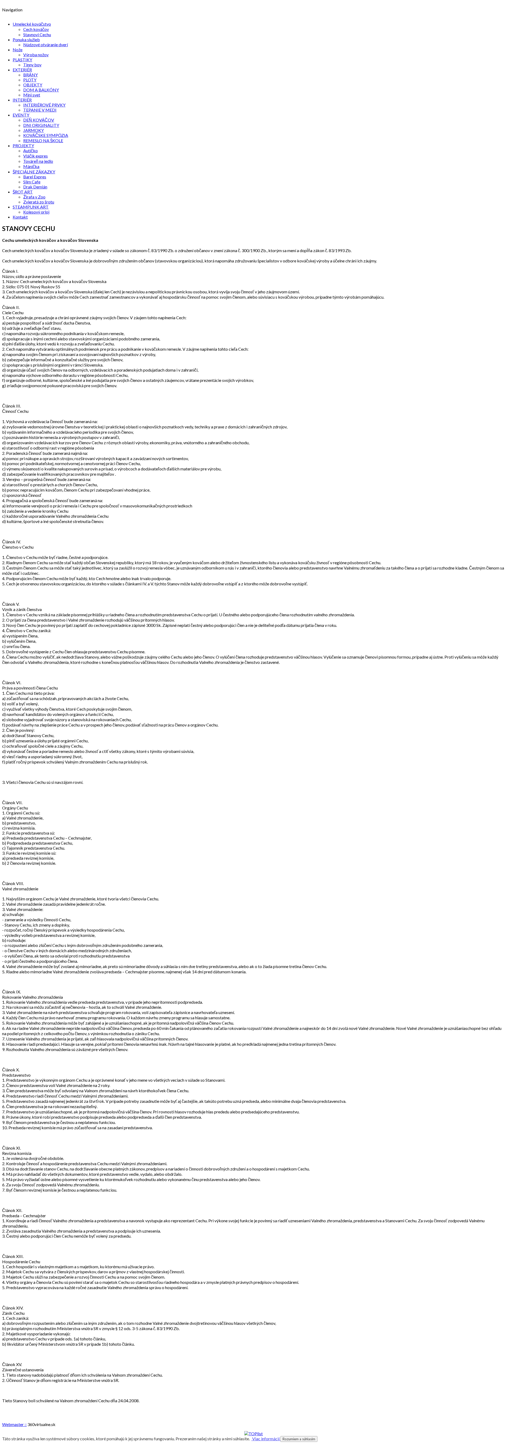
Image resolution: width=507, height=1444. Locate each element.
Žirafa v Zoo (34, 196)
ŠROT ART (23, 191)
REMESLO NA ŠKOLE (43, 140)
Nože (17, 49)
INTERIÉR (22, 99)
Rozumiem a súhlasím (299, 1439)
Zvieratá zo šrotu (38, 201)
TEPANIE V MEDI (40, 109)
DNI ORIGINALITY (41, 125)
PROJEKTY (23, 145)
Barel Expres (34, 176)
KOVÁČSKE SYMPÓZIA (45, 135)
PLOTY (29, 79)
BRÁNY (30, 74)
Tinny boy (32, 64)
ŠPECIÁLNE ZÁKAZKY (34, 171)
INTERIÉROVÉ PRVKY (44, 104)
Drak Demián (35, 186)
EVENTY (21, 114)
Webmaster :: (14, 1424)
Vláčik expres (35, 155)
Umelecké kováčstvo (32, 23)
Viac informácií (265, 1438)
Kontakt (20, 216)
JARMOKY (33, 130)
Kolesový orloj (36, 211)
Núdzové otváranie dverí (45, 44)
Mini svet (31, 94)
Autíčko (30, 150)
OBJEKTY (32, 84)
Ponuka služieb (26, 39)
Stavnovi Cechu (37, 34)
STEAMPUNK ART (31, 206)
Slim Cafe (31, 181)
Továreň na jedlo (38, 161)
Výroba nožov (36, 54)
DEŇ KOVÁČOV (38, 119)
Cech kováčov (36, 29)
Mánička (31, 166)
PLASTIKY (22, 59)
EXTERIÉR (22, 69)
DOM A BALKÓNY (41, 89)
